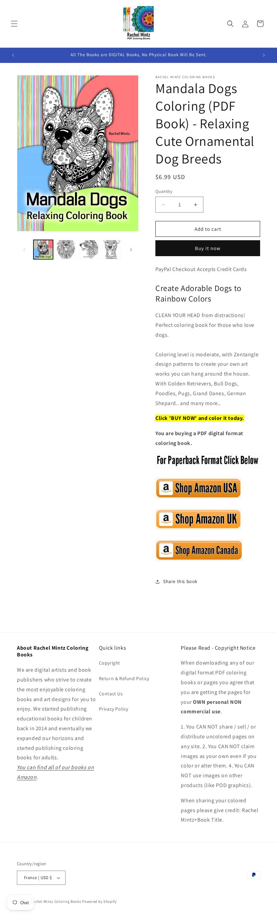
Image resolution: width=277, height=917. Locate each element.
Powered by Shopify (99, 901)
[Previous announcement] (13, 55)
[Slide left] (24, 249)
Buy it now (208, 248)
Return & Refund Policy (124, 678)
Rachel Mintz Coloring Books (56, 901)
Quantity (163, 191)
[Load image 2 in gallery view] (66, 250)
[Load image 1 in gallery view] (43, 250)
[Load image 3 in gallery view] (89, 250)
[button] (14, 23)
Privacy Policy (113, 709)
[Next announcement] (263, 55)
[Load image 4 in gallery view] (112, 250)
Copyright (109, 663)
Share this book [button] (180, 581)
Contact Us (111, 694)
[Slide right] (131, 249)
